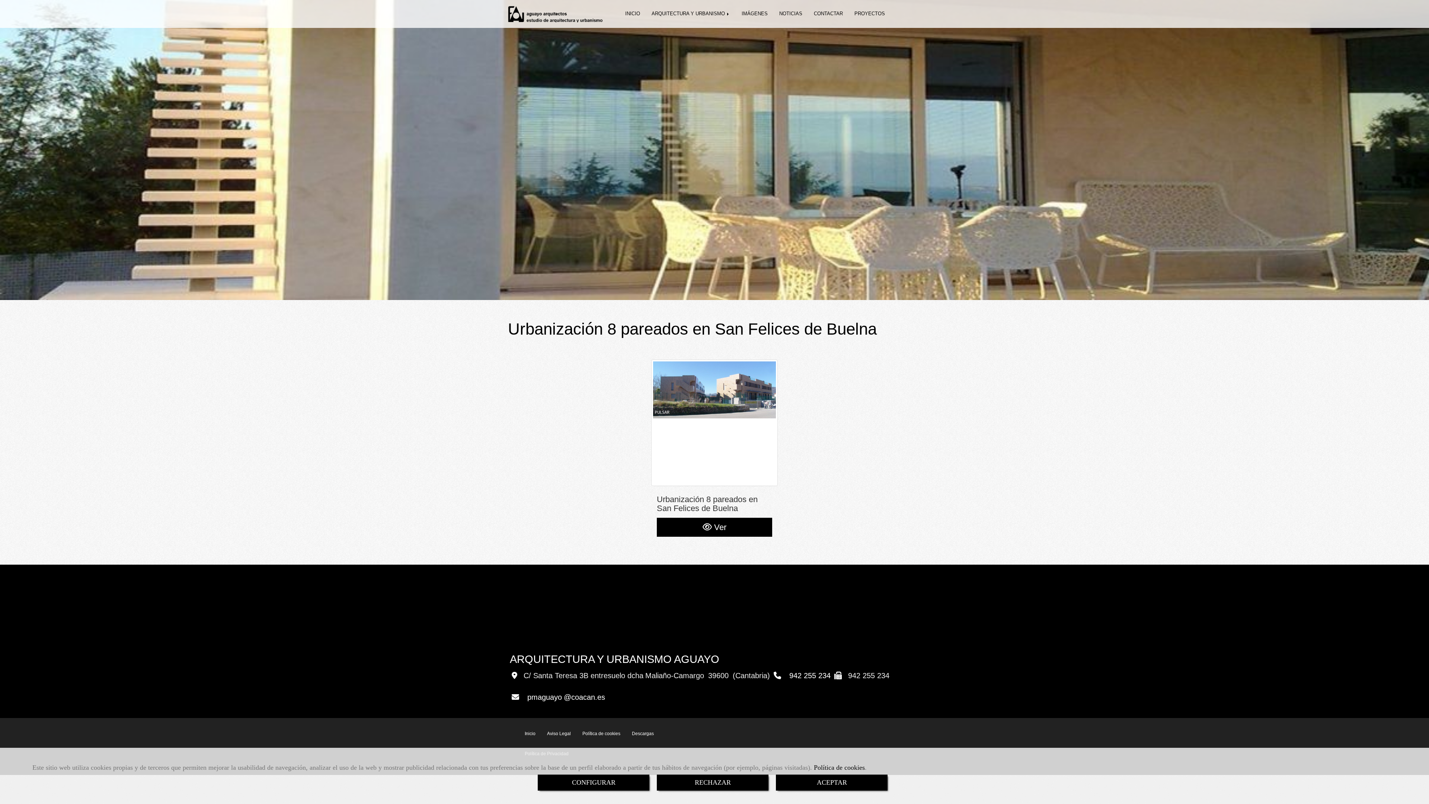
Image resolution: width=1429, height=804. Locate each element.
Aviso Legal (559, 733)
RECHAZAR (713, 782)
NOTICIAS (790, 13)
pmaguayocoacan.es (566, 697)
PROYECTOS (869, 13)
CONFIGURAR (594, 782)
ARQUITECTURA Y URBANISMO (689, 13)
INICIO (632, 13)
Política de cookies (839, 767)
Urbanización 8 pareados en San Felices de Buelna (707, 504)
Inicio (530, 733)
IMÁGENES (755, 13)
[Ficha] (714, 422)
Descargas (643, 733)
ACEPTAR (832, 782)
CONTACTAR (828, 13)
